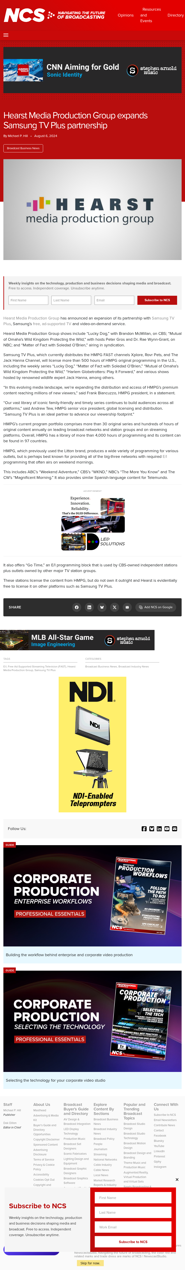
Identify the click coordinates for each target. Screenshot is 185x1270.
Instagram (160, 1167)
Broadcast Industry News (133, 667)
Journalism (100, 1149)
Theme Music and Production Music (135, 1165)
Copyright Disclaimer (46, 1139)
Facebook (160, 1135)
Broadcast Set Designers (72, 1146)
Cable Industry (103, 1165)
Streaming (100, 1154)
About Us (41, 1104)
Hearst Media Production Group (31, 318)
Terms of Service (43, 1159)
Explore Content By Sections (104, 1109)
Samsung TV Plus (45, 670)
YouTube (159, 1146)
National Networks (105, 1159)
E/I (165, 456)
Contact (159, 1130)
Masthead (39, 1110)
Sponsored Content (45, 1144)
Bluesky (159, 1141)
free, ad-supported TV (52, 324)
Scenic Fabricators (75, 1154)
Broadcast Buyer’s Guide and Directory (76, 1109)
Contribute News (164, 1125)
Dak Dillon (9, 1123)
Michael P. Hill (18, 135)
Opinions (126, 15)
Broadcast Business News (23, 148)
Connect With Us (166, 1106)
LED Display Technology (71, 1131)
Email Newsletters (165, 1120)
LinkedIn (159, 1151)
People (98, 1144)
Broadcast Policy (104, 1139)
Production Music (74, 1139)
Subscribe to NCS (165, 1115)
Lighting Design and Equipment (76, 1161)
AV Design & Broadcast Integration (77, 1121)
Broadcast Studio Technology (134, 1135)
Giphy (157, 1161)
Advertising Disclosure (40, 1152)
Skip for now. (90, 1263)
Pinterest (159, 1156)
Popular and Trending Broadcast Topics (134, 1111)
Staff (7, 1104)
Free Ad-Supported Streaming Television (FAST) (37, 667)
